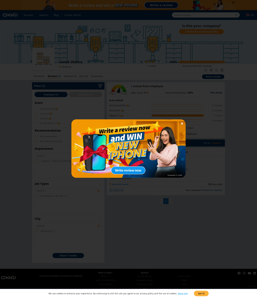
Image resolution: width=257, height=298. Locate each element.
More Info (183, 293)
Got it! (201, 293)
